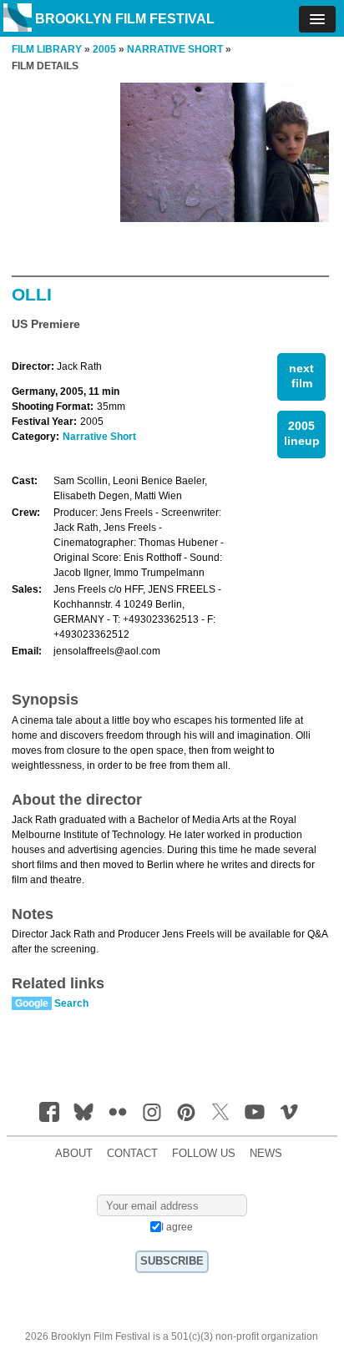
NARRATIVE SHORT (175, 49)
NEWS (266, 1153)
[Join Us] (49, 1112)
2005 (104, 49)
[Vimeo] (289, 1112)
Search (71, 1003)
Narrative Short (99, 436)
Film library (47, 49)
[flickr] (118, 1112)
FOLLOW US (203, 1153)
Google (31, 1003)
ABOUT (74, 1153)
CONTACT (132, 1153)
